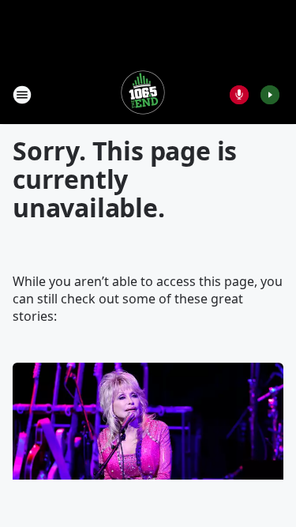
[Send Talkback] (239, 94)
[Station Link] (143, 94)
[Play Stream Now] (269, 94)
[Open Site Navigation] (22, 94)
